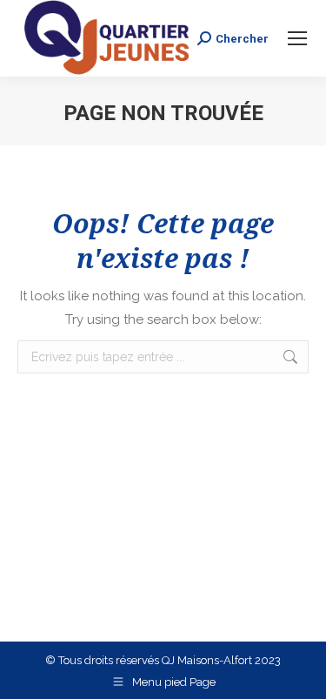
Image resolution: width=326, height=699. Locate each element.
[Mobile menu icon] (297, 38)
